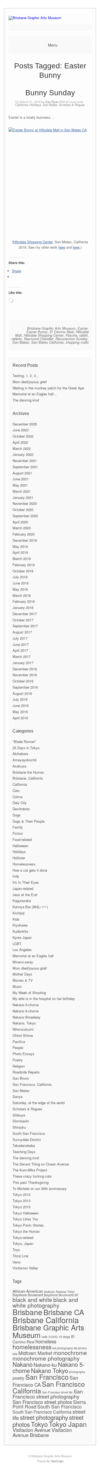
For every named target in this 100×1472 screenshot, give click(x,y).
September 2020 (25, 515)
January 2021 (23, 497)
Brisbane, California (28, 778)
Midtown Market (35, 1353)
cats (44, 1336)
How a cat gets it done (30, 870)
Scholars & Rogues (72, 105)
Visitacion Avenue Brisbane (42, 1432)
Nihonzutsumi (23, 1029)
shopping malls (77, 342)
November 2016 (25, 674)
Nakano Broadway (27, 1017)
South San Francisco (29, 1133)
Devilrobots (21, 808)
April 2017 (20, 650)
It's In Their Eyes (26, 882)
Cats (16, 790)
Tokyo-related (23, 1237)
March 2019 (22, 558)
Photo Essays (23, 1053)
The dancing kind (26, 400)
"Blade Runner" (24, 741)
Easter (83, 328)
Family (18, 827)
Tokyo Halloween (26, 1213)
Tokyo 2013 (21, 1200)
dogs (66, 1336)
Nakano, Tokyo (24, 1023)
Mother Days (22, 974)
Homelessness (24, 864)
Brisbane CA (63, 1312)
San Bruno (21, 1078)
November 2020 (25, 503)
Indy (16, 876)
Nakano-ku (45, 1364)
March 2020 (22, 527)
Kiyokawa (20, 925)
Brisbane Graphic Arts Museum (51, 328)
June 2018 (21, 583)
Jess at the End (25, 894)
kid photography (63, 1348)
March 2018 (22, 595)
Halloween (20, 845)
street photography (44, 1417)
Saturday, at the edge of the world (39, 1102)
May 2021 (20, 485)
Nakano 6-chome (26, 1010)
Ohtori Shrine (23, 1035)
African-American (28, 1291)
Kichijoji (19, 912)
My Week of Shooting (29, 992)
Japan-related (23, 888)
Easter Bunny (36, 331)
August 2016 (22, 693)
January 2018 (23, 607)
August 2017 (22, 632)
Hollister (19, 857)
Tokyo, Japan (23, 1243)
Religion (19, 1066)
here (61, 247)
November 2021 (25, 460)
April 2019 (20, 552)
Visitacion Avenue (31, 1429)
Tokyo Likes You (25, 1218)
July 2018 (20, 576)
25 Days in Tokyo (26, 747)
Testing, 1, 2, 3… (26, 375)
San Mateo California (47, 342)
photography (77, 1372)
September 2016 (25, 687)
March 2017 (22, 656)
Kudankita (20, 931)
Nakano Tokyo (49, 1370)
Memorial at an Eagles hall (33, 955)
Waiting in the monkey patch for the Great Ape (48, 387)
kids (15, 1354)
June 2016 (21, 705)
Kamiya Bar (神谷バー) (30, 906)
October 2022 (23, 436)
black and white (32, 1299)
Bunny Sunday (50, 93)
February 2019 (24, 564)
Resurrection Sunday (71, 338)
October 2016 (23, 681)
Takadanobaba (24, 1145)
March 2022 (22, 448)
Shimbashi (21, 1121)
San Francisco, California (32, 1084)
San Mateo (50, 105)
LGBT (17, 943)
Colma (17, 796)
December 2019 (25, 540)
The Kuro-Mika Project (30, 1169)
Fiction (18, 833)
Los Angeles (22, 949)
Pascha (71, 335)
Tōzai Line (20, 1255)
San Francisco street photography (48, 1394)
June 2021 (21, 478)
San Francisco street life (57, 1392)
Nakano (23, 1364)
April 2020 (20, 521)
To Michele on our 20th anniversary (40, 1188)
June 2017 (21, 644)
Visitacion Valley (25, 1267)
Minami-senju (23, 961)
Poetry (18, 1059)
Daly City (20, 802)
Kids (16, 919)
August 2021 (22, 473)
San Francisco (47, 1377)
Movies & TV (23, 980)
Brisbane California (46, 1319)
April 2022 (20, 442)
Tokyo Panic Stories (28, 1225)
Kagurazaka (22, 900)
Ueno (17, 1262)
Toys (16, 1249)
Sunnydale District (27, 1139)
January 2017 (23, 662)
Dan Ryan (51, 102)
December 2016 (25, 668)
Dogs (17, 815)
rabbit (83, 335)
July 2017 (20, 638)
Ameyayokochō (25, 759)
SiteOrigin (57, 1461)
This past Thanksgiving (31, 1182)
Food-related (22, 839)
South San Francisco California (42, 1412)
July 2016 (20, 699)
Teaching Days (24, 1151)
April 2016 (20, 717)
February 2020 (24, 534)
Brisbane (27, 1311)
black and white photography (45, 1302)
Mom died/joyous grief (30, 381)
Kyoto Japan (22, 937)
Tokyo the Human (26, 1231)
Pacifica (19, 1041)
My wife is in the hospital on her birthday (44, 998)
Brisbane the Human (28, 772)
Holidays (35, 105)
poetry (18, 1378)
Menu (53, 45)
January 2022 (23, 454)
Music (17, 986)
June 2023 (21, 429)
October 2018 (23, 570)
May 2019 (20, 546)
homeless (45, 1341)
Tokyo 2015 (21, 1206)
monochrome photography (46, 1358)
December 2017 (25, 613)
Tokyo (39, 1424)
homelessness (32, 1346)
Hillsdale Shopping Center (33, 241)
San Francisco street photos (42, 1401)
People (18, 1047)
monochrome (70, 1352)
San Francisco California (49, 1387)
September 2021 (25, 466)
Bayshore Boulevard (28, 1294)
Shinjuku (19, 1127)
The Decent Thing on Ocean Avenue (41, 1164)
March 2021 (22, 491)
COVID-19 (55, 1337)
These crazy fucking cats (32, 1176)
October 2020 (23, 509)
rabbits (16, 338)
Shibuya (19, 1115)
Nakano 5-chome (26, 1004)
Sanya (17, 1096)
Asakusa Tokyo (65, 1292)
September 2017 (25, 625)
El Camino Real (62, 331)
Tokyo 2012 (21, 1194)
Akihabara (20, 753)
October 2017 (23, 619)
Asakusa (19, 766)
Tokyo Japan (68, 1424)
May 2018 (20, 589)
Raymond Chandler (38, 338)
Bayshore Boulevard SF (61, 1295)
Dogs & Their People (29, 821)
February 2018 (24, 601)
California (21, 105)
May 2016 (20, 711)
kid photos (80, 1348)
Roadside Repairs (26, 1072)
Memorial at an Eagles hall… (35, 393)
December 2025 (25, 424)
